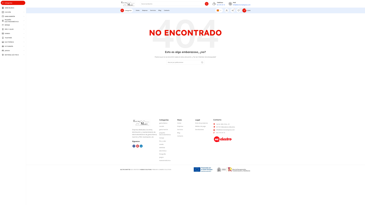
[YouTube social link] (137, 146)
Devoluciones (199, 129)
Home (179, 123)
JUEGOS (161, 157)
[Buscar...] (206, 4)
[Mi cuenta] (227, 10)
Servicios (180, 129)
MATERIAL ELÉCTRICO (165, 160)
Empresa (180, 126)
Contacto (180, 136)
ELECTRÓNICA (162, 151)
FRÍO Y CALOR (162, 141)
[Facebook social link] (134, 146)
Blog (178, 133)
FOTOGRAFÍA (162, 154)
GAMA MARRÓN (163, 129)
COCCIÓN (161, 126)
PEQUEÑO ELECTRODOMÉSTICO (165, 134)
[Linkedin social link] (141, 146)
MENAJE (161, 138)
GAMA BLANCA (163, 123)
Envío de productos (201, 123)
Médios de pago (200, 126)
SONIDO (161, 144)
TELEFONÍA (162, 147)
